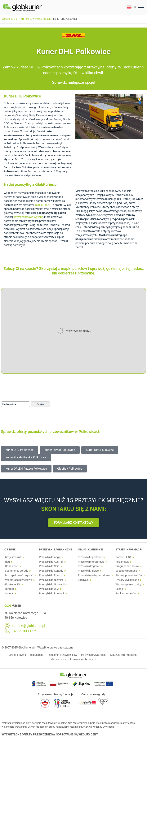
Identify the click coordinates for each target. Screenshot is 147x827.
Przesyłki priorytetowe (91, 562)
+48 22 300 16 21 (25, 631)
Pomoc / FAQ (123, 557)
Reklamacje (122, 562)
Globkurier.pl (42, 204)
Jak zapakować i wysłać (18, 575)
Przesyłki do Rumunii (51, 594)
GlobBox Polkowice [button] (69, 468)
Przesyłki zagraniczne (55, 549)
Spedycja (83, 580)
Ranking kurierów (125, 594)
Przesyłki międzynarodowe (94, 575)
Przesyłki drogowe (89, 566)
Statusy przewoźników (128, 575)
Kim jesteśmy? (12, 557)
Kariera (8, 594)
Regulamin (36, 654)
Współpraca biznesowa (18, 580)
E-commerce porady (16, 571)
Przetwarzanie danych (83, 659)
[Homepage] (31, 7)
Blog (7, 562)
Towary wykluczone (127, 580)
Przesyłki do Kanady (51, 571)
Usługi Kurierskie (90, 549)
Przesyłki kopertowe (90, 557)
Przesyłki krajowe (88, 571)
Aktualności (11, 566)
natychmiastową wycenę (28, 216)
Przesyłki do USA (49, 589)
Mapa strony (58, 659)
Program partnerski (127, 566)
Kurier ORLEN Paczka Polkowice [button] (26, 468)
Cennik (119, 589)
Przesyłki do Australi (51, 562)
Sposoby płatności (126, 571)
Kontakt (9, 589)
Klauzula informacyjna (123, 654)
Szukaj (40, 404)
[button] (132, 7)
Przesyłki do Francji (50, 575)
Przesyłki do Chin (49, 566)
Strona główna (17, 654)
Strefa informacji (128, 549)
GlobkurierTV (12, 585)
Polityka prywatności (93, 654)
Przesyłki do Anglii (49, 557)
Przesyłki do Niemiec (51, 580)
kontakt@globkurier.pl (28, 626)
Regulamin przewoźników (62, 654)
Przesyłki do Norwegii (52, 585)
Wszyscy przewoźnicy (128, 585)
